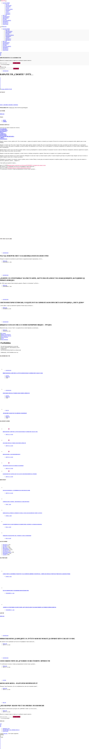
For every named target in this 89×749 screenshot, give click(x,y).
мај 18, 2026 (8, 538)
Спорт (7, 11)
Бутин (7, 8)
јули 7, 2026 (8, 504)
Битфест (8, 14)
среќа (5, 121)
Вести (7, 4)
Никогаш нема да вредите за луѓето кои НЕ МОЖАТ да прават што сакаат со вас (26, 165)
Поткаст (8, 13)
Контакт (5, 24)
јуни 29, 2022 (9, 576)
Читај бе (2, 113)
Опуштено (8, 5)
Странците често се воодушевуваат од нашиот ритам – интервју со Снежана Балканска (22, 524)
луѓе (4, 120)
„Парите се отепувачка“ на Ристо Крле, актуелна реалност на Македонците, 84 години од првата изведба (29, 607)
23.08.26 (7, 375)
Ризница (8, 10)
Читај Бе (5, 733)
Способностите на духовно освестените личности (19, 167)
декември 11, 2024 (10, 593)
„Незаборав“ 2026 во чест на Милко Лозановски (15, 413)
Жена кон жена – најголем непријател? (11, 454)
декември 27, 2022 (10, 609)
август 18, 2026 (9, 493)
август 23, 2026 (9, 434)
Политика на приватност (11, 729)
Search (16, 68)
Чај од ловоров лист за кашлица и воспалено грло (16, 590)
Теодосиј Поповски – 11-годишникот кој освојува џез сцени (16, 490)
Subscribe (16, 63)
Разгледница (9, 9)
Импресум (6, 728)
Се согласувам (5, 64)
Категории (6, 3)
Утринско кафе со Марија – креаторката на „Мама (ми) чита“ (16, 501)
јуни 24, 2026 (9, 515)
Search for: (3, 67)
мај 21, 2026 (8, 527)
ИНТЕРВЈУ (8, 6)
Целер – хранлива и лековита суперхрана (9, 104)
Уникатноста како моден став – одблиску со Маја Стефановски (17, 535)
